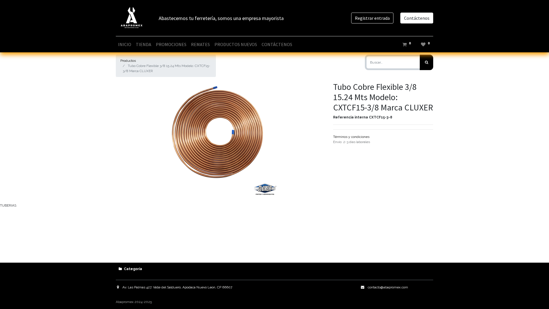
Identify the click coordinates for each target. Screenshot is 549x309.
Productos (128, 61)
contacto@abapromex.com (388, 287)
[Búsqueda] (426, 62)
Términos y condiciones (351, 137)
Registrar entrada (372, 18)
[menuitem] (125, 44)
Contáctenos (416, 18)
